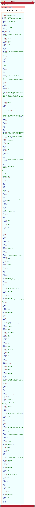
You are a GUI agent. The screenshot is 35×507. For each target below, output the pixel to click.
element (4, 32)
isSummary (4, 42)
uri (3, 27)
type (4, 61)
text (2, 14)
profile (5, 199)
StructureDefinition (4, 13)
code (4, 41)
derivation (3, 31)
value (4, 21)
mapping (3, 28)
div (3, 15)
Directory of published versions (8, 7)
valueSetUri (5, 108)
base (4, 40)
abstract (3, 29)
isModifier (4, 88)
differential (4, 502)
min (4, 58)
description (5, 412)
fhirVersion (3, 25)
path (4, 38)
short (4, 34)
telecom (4, 20)
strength (5, 220)
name (2, 17)
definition (4, 51)
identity (5, 128)
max (3, 37)
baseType (3, 30)
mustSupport (4, 200)
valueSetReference (6, 160)
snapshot (4, 420)
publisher (3, 18)
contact (3, 22)
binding (4, 106)
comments (4, 92)
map (4, 44)
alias (4, 119)
